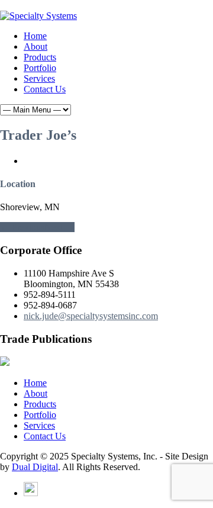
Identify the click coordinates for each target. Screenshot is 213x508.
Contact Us (45, 89)
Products (40, 57)
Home (35, 36)
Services (39, 78)
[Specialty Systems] (38, 16)
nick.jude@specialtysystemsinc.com (91, 316)
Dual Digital (35, 467)
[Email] (31, 493)
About (35, 46)
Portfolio (40, 68)
